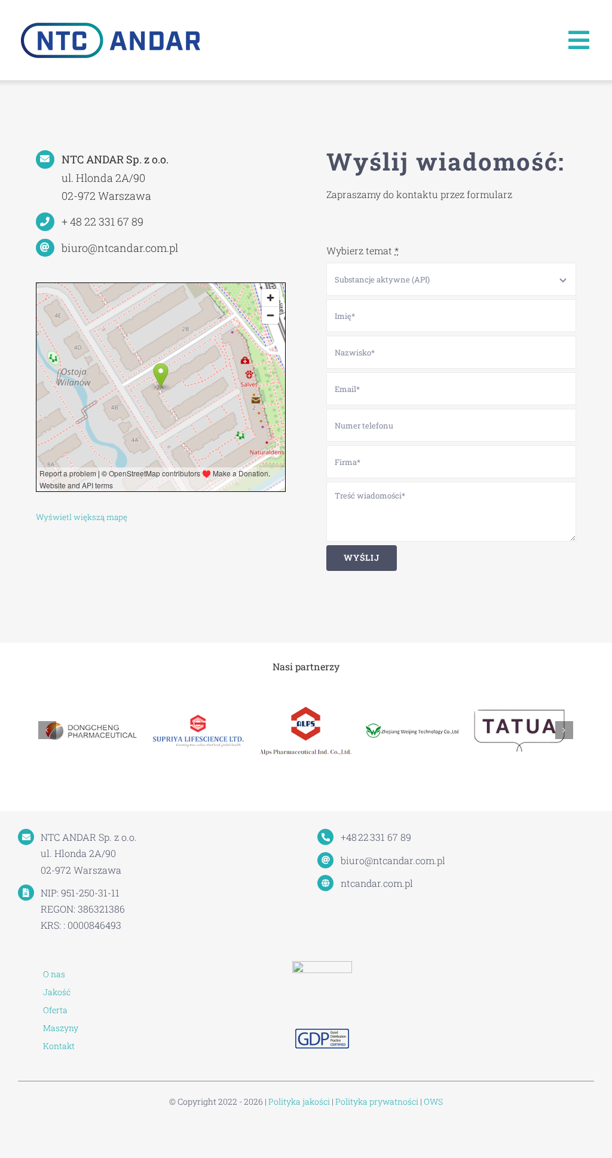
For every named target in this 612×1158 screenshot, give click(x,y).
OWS (433, 1101)
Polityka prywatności (376, 1101)
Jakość (57, 992)
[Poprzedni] (47, 730)
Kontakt (59, 1045)
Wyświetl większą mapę (81, 517)
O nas (54, 974)
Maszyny (60, 1028)
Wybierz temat (362, 250)
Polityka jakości (299, 1101)
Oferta (55, 1010)
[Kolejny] (564, 730)
